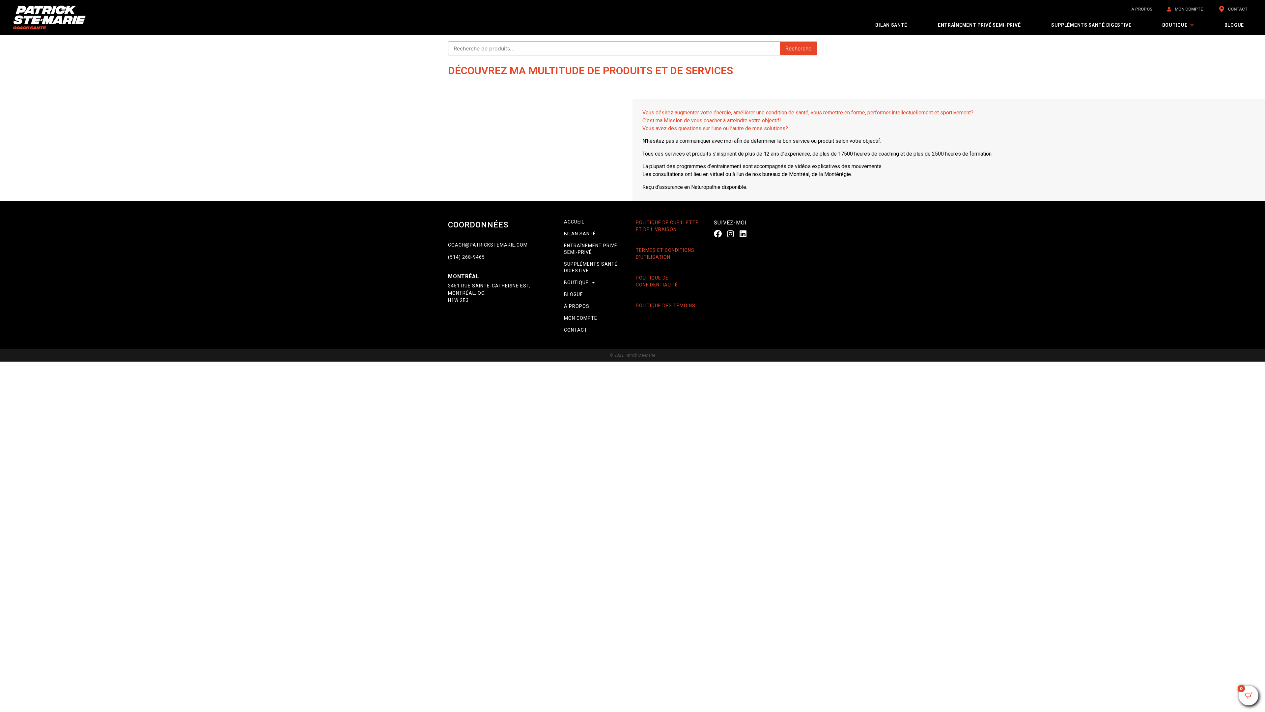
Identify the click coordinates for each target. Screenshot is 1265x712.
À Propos (576, 306)
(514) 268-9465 (466, 257)
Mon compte (580, 318)
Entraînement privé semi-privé (979, 25)
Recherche (798, 48)
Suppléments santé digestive (1091, 25)
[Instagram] (730, 233)
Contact (575, 330)
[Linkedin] (743, 233)
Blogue (1234, 25)
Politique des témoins (665, 305)
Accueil (574, 221)
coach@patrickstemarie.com (488, 245)
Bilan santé (891, 25)
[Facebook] (718, 233)
